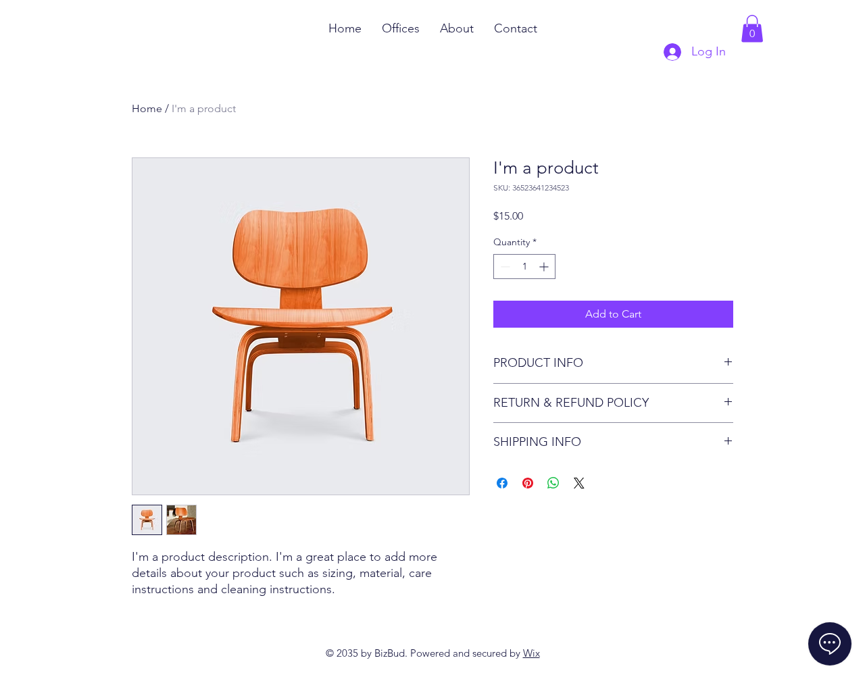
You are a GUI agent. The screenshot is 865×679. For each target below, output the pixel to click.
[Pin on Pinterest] (528, 483)
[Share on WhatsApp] (553, 483)
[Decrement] (503, 266)
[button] (752, 29)
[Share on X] (579, 483)
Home (147, 108)
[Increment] (545, 266)
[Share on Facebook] (502, 483)
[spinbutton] (524, 266)
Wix (531, 653)
